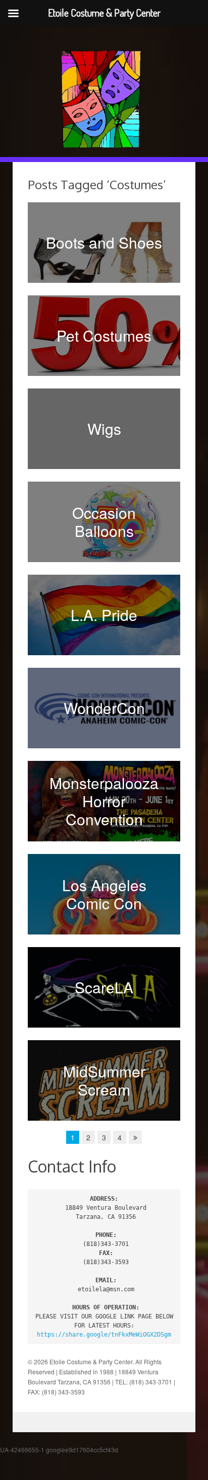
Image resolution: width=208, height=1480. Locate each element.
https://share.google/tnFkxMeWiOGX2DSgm (104, 1334)
